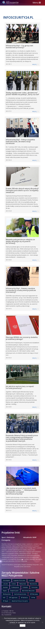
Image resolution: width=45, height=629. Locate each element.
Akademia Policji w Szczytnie (20, 601)
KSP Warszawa (34, 594)
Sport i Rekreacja (8, 537)
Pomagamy (6, 540)
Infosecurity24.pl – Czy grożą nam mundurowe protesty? (19, 46)
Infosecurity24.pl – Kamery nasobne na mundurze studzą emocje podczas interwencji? (21, 290)
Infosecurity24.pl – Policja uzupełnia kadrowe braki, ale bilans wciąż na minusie (20, 141)
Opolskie (5, 587)
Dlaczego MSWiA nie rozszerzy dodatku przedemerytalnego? (22, 338)
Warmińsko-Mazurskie (28, 590)
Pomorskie (35, 587)
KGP (4, 597)
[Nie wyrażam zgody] (42, 622)
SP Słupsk (5, 601)
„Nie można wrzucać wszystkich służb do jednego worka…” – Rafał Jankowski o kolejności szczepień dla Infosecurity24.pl (21, 491)
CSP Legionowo (13, 597)
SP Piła (33, 597)
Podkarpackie (15, 587)
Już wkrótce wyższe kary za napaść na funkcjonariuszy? (20, 387)
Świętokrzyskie (14, 590)
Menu (37, 3)
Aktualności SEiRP (30, 537)
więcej (34, 64)
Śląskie (5, 590)
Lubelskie (31, 580)
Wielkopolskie (7, 594)
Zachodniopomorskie (20, 594)
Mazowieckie (33, 584)
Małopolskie (22, 584)
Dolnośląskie (6, 580)
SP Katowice (24, 597)
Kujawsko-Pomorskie (19, 580)
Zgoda (23, 625)
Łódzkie (14, 584)
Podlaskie (25, 587)
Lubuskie (5, 584)
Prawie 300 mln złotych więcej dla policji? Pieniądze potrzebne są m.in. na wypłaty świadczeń (22, 190)
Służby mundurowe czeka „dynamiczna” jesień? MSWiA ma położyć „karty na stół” (22, 94)
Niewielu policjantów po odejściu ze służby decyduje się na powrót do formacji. (20, 241)
